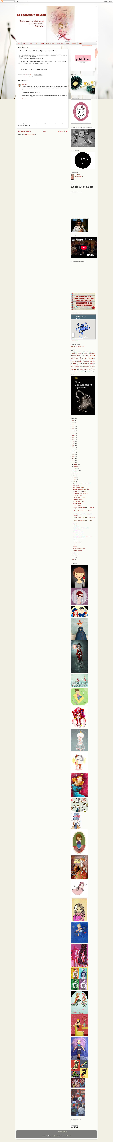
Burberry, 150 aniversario (78, 501)
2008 (73, 458)
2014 (73, 445)
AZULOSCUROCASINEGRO (78, 538)
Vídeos (81, 43)
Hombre (91, 358)
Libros (30, 43)
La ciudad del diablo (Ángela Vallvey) (81, 489)
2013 (73, 447)
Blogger (68, 1135)
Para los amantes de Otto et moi (80, 493)
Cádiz (88, 353)
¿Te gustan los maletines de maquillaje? (82, 483)
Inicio (44, 131)
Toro (78, 371)
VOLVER (75, 546)
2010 (73, 454)
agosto (75, 473)
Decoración (92, 355)
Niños (91, 363)
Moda (36, 43)
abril (75, 481)
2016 (73, 441)
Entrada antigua (62, 131)
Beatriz (78, 174)
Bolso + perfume (76, 485)
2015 (73, 443)
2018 (73, 437)
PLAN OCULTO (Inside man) (79, 497)
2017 (73, 439)
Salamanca (92, 366)
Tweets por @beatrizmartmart (77, 346)
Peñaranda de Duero (90, 365)
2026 (73, 420)
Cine (19, 43)
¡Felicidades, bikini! (77, 542)
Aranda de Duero (78, 352)
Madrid (74, 361)
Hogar (85, 358)
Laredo (78, 360)
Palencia (83, 365)
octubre (75, 468)
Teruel (94, 369)
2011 (73, 452)
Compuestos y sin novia (78, 532)
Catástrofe (75, 540)
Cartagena (74, 355)
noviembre (76, 466)
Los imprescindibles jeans (79, 548)
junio (75, 477)
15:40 (26, 84)
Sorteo (67, 43)
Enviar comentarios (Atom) (30, 134)
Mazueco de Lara (86, 361)
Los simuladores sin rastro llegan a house (82, 536)
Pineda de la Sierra (78, 366)
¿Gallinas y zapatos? (77, 550)
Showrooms (60, 43)
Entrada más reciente (24, 131)
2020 (73, 433)
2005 (73, 559)
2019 (73, 435)
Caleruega (92, 353)
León (83, 360)
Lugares (27, 76)
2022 (73, 428)
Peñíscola (72, 366)
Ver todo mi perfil (79, 176)
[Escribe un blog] (37, 75)
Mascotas (79, 361)
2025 (73, 422)
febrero (75, 555)
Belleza (73, 353)
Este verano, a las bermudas (79, 491)
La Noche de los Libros (78, 499)
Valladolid (31, 76)
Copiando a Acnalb (77, 544)
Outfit (42, 43)
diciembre (76, 464)
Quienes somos (50, 43)
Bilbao (84, 353)
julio (75, 475)
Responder (24, 98)
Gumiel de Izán (78, 358)
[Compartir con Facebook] (40, 75)
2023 (73, 426)
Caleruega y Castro (77, 495)
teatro (90, 369)
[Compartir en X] (38, 75)
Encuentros (84, 357)
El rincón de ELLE (76, 357)
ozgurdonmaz (55, 1135)
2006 (73, 462)
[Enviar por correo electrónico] (35, 75)
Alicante (72, 352)
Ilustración (73, 360)
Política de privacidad (62, 1131)
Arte (24, 76)
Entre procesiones (77, 505)
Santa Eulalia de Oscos (83, 368)
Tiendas (74, 43)
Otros (72, 365)
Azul (89, 352)
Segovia (92, 368)
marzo (75, 552)
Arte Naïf (75, 523)
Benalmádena (79, 353)
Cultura (25, 43)
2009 (73, 456)
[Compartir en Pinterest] (41, 75)
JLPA (23, 84)
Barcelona (93, 352)
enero (75, 557)
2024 (73, 424)
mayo (75, 479)
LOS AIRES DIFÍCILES (77, 530)
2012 (73, 450)
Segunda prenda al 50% (78, 487)
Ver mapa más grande (74, 340)
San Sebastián (73, 368)
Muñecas (85, 363)
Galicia (90, 357)
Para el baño (76, 526)
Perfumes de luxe (77, 503)
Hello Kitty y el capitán (78, 534)
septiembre (76, 470)
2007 (73, 460)
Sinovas (81, 369)
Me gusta (93, 361)
